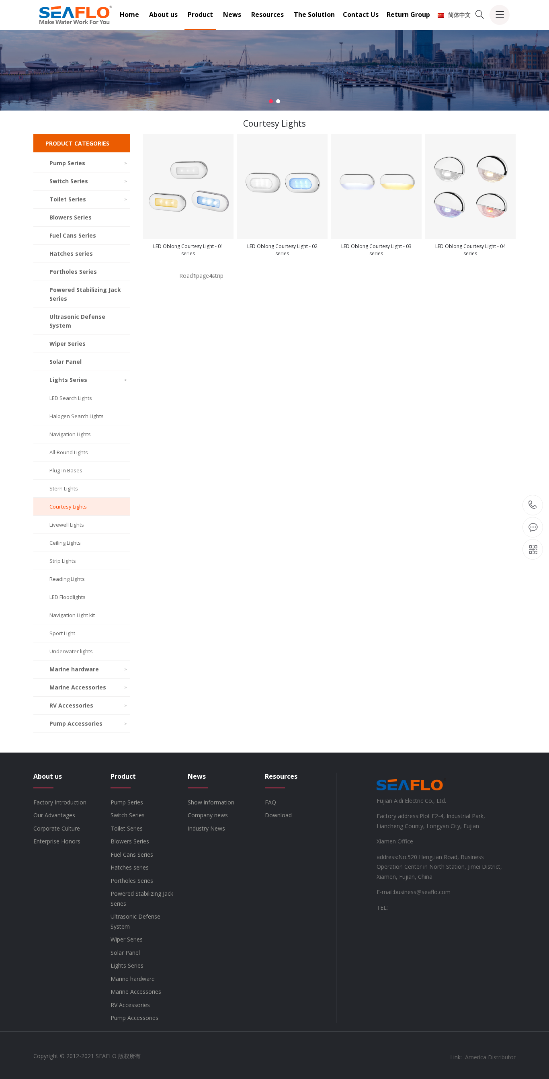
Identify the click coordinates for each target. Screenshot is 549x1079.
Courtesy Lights (68, 506)
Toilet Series (88, 199)
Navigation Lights (70, 434)
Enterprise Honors (56, 841)
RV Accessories (88, 705)
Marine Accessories (88, 687)
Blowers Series (70, 217)
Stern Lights (63, 488)
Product (200, 14)
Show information (211, 802)
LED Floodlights (67, 597)
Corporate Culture (56, 828)
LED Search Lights (70, 398)
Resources (267, 14)
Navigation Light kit (72, 615)
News (232, 14)
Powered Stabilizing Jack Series (85, 294)
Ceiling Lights (65, 542)
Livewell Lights (66, 524)
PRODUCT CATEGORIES (77, 143)
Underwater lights (71, 651)
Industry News (206, 828)
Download (278, 815)
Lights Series (88, 380)
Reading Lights (67, 579)
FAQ (270, 802)
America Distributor (490, 1057)
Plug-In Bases (65, 470)
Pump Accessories (88, 723)
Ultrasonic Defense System (77, 321)
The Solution (314, 14)
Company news (208, 815)
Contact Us (361, 14)
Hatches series (71, 253)
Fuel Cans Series (72, 235)
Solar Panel (65, 361)
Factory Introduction (59, 802)
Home (129, 14)
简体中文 (459, 14)
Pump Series (88, 163)
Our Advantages (54, 815)
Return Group (408, 14)
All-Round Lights (68, 452)
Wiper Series (67, 343)
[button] (271, 101)
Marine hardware (88, 669)
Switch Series (88, 181)
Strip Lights (62, 560)
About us (163, 14)
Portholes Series (73, 271)
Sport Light (62, 633)
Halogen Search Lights (76, 416)
